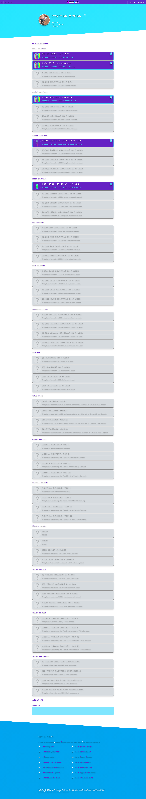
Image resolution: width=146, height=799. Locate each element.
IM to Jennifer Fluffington (52, 762)
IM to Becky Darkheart (51, 752)
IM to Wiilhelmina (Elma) (84, 778)
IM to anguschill (48, 746)
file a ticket (64, 742)
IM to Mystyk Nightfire (51, 772)
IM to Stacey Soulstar (84, 757)
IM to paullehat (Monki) (51, 778)
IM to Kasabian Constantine (53, 767)
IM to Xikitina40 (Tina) (83, 767)
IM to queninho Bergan (83, 746)
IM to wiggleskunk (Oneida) (85, 772)
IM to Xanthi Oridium (83, 762)
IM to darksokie (48, 757)
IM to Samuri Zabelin (83, 752)
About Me (36, 705)
